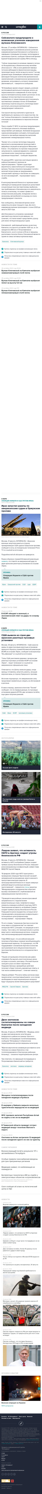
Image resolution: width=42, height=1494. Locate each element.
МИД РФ (5, 987)
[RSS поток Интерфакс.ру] (11, 1474)
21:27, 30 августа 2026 (7, 305)
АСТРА (3, 1460)
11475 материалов (7, 1406)
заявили (4, 561)
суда (29, 584)
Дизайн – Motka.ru (6, 1488)
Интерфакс (21, 26)
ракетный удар (16, 418)
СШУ (24, 584)
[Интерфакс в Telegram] (5, 1474)
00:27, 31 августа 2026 (7, 847)
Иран (4, 584)
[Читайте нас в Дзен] (2, 1474)
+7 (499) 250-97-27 (18, 1443)
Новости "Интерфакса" (7, 1465)
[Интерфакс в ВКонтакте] (8, 1474)
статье (26, 887)
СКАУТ (3, 1457)
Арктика (25, 987)
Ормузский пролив (14, 584)
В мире (4, 499)
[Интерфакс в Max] (14, 1474)
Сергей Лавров (15, 987)
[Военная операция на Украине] (21, 1400)
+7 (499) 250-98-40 (6, 1443)
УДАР (34, 584)
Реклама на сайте (6, 1418)
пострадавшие (7, 422)
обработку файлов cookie (32, 1439)
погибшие (26, 418)
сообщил (11, 323)
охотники (14, 1066)
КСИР (15, 713)
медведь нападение (25, 1066)
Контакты (4, 1416)
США (4, 713)
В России (5, 33)
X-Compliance (4, 1455)
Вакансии (29, 1416)
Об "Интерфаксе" (13, 1416)
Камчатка (5, 241)
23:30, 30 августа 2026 (8, 632)
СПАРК (3, 1453)
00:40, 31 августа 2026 (7, 1016)
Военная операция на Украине (24, 303)
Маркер (3, 1458)
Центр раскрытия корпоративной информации (12, 1470)
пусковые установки (25, 713)
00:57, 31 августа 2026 (7, 502)
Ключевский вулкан (17, 241)
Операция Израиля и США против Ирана (17, 501)
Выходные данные (6, 1486)
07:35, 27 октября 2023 (8, 34)
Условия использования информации (11, 1484)
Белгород (5, 418)
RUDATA (3, 1468)
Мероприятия (16, 1418)
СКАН (2, 1466)
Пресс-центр (22, 1416)
